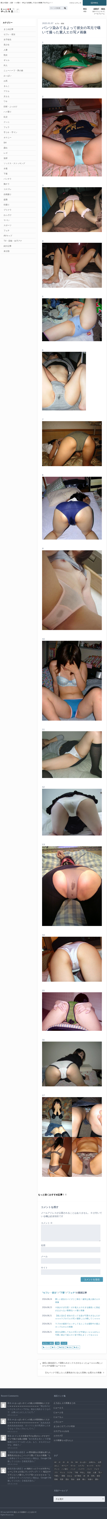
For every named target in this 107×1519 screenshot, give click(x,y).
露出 (6, 148)
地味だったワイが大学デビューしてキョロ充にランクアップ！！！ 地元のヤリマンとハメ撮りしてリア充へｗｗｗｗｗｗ (29, 1471)
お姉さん (92, 1462)
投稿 (70, 1347)
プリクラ (7, 210)
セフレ (98, 1466)
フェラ (6, 127)
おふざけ (7, 215)
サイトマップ (76, 3)
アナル (6, 91)
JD (64, 1462)
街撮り (6, 204)
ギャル (6, 60)
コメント (47, 1223)
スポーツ (7, 225)
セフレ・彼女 (49, 1292)
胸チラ (6, 184)
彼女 (98, 1476)
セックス (90, 1466)
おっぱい (7, 75)
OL (72, 1462)
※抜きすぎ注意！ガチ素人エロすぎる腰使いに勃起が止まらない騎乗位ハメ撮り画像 (77, 1309)
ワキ (6, 101)
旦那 (61, 1479)
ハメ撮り (7, 111)
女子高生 (78, 1476)
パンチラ (7, 179)
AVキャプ (8, 235)
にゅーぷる (58, 1412)
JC (59, 1462)
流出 (67, 1479)
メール (44, 1256)
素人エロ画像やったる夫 (24, 1512)
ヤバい (6, 220)
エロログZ (58, 1435)
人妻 (6, 50)
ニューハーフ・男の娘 (13, 70)
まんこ (6, 86)
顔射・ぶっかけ (10, 106)
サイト (44, 1267)
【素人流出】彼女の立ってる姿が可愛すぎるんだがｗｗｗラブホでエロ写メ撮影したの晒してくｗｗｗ (77, 1317)
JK (68, 1462)
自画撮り (7, 194)
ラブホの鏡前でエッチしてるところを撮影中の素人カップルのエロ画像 (77, 1325)
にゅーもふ (58, 1417)
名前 (43, 1245)
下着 (62, 1292)
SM (5, 142)
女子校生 (7, 39)
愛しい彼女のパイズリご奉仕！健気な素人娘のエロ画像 (77, 1300)
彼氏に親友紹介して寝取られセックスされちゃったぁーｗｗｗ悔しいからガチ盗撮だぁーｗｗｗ (72, 1364)
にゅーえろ (58, 1407)
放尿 (6, 158)
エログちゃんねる (61, 1431)
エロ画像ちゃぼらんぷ (63, 1440)
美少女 (6, 44)
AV (55, 1462)
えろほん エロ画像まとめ (64, 1403)
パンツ (47, 1347)
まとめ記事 (8, 29)
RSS (85, 9)
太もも (6, 96)
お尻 (6, 81)
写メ (55, 1347)
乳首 (89, 1472)
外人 (6, 65)
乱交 (6, 117)
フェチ (71, 1292)
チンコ (56, 1469)
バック (73, 1469)
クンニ (6, 122)
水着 (6, 168)
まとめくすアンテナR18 (64, 1426)
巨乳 (93, 1476)
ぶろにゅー (58, 1421)
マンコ (62, 1472)
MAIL (95, 3)
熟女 (6, 55)
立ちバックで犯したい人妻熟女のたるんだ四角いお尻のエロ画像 (73, 1372)
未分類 (6, 251)
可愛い (56, 1476)
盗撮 (6, 199)
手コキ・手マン (10, 132)
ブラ (56, 1472)
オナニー (7, 137)
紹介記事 (7, 246)
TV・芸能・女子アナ (13, 241)
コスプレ (7, 189)
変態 (62, 1347)
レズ (6, 153)
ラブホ (69, 1472)
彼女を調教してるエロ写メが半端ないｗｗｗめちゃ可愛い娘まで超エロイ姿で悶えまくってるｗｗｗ (77, 1333)
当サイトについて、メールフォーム (99, 11)
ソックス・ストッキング (14, 163)
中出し (82, 1472)
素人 (77, 1347)
